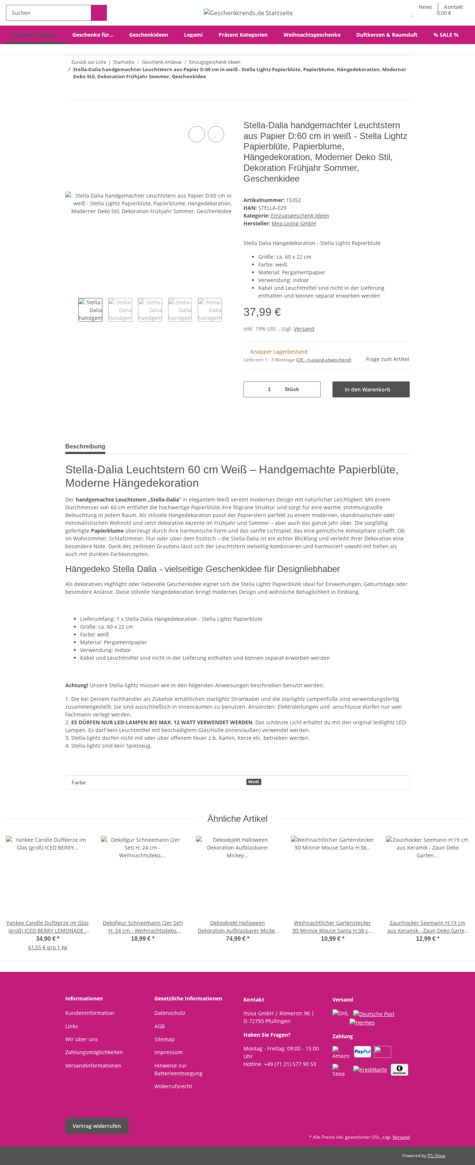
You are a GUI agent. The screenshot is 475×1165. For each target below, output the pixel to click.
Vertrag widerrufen (97, 1125)
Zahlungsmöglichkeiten (94, 1052)
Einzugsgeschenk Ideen (300, 215)
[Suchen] (99, 13)
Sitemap (164, 1039)
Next (228, 311)
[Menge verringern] (252, 389)
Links (71, 1026)
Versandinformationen (93, 1065)
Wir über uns (81, 1039)
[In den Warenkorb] (71, 116)
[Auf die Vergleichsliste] (197, 134)
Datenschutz (170, 1012)
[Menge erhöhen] (312, 389)
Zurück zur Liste (88, 62)
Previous (71, 311)
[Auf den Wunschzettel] (216, 134)
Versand (304, 328)
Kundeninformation (89, 1012)
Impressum (168, 1052)
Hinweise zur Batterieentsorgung (178, 1069)
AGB (159, 1026)
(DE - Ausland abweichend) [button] (323, 360)
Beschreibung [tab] (85, 446)
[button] (398, 13)
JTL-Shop (436, 1155)
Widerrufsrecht (173, 1086)
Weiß (253, 781)
